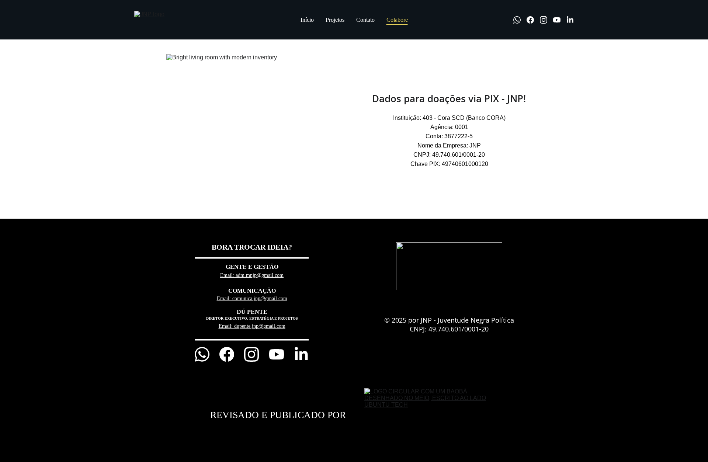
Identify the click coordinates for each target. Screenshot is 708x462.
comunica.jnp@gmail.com (259, 298)
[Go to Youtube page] (559, 20)
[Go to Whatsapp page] (520, 20)
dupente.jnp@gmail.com (259, 326)
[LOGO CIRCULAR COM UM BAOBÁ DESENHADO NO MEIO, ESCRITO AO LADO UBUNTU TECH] (428, 415)
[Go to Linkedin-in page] (570, 20)
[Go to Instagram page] (546, 20)
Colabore (397, 20)
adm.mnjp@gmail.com (260, 275)
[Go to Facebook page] (533, 20)
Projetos (335, 20)
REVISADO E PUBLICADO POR (278, 415)
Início (307, 20)
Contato (365, 20)
